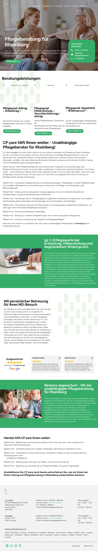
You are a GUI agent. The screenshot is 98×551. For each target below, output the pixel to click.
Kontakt (82, 6)
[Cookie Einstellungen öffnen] (4, 548)
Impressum (76, 546)
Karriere (75, 6)
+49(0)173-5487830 (55, 502)
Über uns (67, 6)
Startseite (36, 6)
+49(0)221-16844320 (55, 500)
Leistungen (59, 6)
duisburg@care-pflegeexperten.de (53, 520)
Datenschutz (88, 546)
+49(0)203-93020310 (55, 516)
